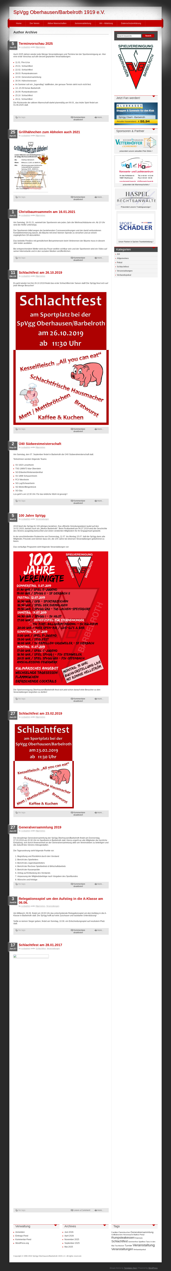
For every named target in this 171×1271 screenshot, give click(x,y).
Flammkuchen (124, 1232)
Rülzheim (139, 1238)
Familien (114, 1232)
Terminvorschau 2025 (36, 43)
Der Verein (34, 23)
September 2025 (72, 1243)
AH (118, 254)
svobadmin (25, 47)
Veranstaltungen (42, 519)
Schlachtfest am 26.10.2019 (40, 272)
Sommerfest (133, 1242)
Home (19, 23)
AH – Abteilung (106, 23)
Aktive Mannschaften (57, 23)
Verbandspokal (124, 275)
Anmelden (20, 1232)
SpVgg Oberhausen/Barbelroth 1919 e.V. (59, 12)
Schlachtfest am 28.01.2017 (40, 945)
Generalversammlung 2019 (40, 827)
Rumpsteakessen (123, 1237)
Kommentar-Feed (23, 1239)
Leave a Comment (81, 1210)
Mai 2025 (68, 1247)
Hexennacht (128, 1235)
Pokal (119, 262)
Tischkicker (119, 1246)
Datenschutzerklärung (131, 23)
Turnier (128, 1245)
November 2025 (71, 1239)
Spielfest (142, 1242)
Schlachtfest (41, 948)
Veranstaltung (144, 1245)
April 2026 (69, 1236)
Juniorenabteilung (83, 23)
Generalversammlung (142, 1232)
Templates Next (130, 1268)
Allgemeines (40, 47)
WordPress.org (22, 1243)
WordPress (153, 1268)
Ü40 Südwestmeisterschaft (40, 444)
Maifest (136, 1235)
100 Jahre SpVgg (32, 515)
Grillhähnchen (117, 1235)
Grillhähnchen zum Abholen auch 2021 (49, 132)
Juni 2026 (68, 1232)
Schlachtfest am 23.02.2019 (40, 713)
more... (100, 117)
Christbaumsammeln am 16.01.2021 (47, 212)
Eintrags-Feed (21, 1236)
